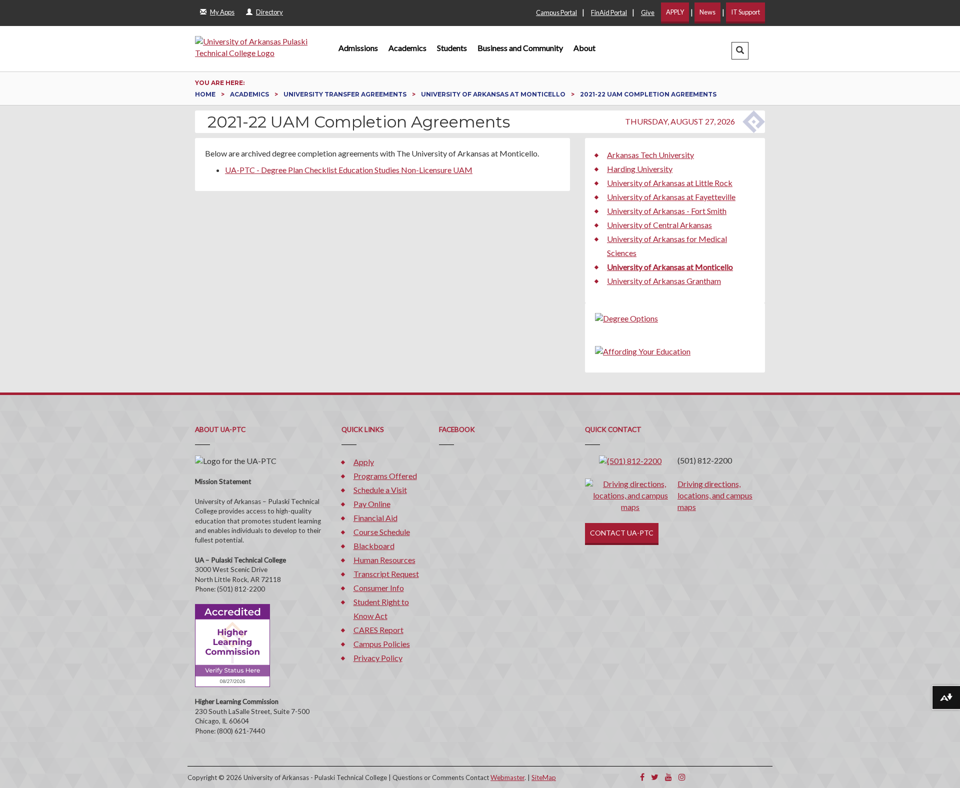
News (708, 12)
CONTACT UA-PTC (622, 532)
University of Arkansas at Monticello (494, 94)
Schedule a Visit (380, 489)
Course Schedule (382, 531)
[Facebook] (642, 777)
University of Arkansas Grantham (664, 281)
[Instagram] (682, 777)
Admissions (358, 47)
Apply (364, 461)
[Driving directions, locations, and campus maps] (630, 494)
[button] (740, 51)
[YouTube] (668, 777)
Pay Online (372, 503)
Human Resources (385, 559)
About (585, 47)
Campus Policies (382, 643)
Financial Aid (376, 517)
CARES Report (379, 629)
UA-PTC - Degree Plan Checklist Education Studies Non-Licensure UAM (348, 169)
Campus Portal (556, 12)
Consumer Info (379, 587)
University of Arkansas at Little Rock (669, 183)
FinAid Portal (609, 12)
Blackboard (374, 545)
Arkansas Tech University (650, 155)
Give (647, 12)
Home (206, 94)
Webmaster (507, 778)
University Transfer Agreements (346, 94)
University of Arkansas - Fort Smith (666, 211)
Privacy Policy (378, 657)
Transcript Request (386, 573)
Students (452, 47)
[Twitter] (654, 777)
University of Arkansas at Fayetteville (671, 197)
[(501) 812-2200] (630, 460)
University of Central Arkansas (659, 225)
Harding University (639, 169)
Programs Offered (385, 475)
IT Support (745, 12)
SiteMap (544, 778)
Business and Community (520, 47)
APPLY (675, 12)
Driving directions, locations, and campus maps (715, 495)
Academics (407, 47)
